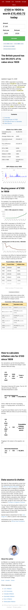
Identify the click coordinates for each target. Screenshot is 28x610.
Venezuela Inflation (9, 601)
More (14, 5)
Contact (9, 607)
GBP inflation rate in (9, 46)
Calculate (14, 38)
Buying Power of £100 (11, 119)
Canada (8, 1)
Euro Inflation (8, 599)
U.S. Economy (8, 591)
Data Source (8, 123)
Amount (5, 23)
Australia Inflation (9, 596)
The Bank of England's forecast (16, 502)
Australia (18, 1)
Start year (6, 30)
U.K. (13, 1)
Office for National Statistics (11, 486)
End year (17, 30)
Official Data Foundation (18, 521)
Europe (24, 1)
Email (2, 580)
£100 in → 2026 (8, 43)
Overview (7, 117)
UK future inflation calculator (9, 48)
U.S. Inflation (8, 588)
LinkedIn (7, 580)
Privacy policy (17, 607)
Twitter (13, 580)
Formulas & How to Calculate (13, 121)
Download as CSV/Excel (14, 292)
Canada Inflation (9, 594)
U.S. (3, 1)
